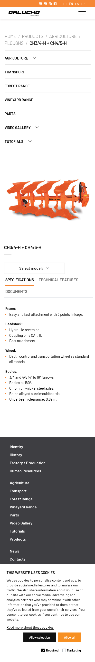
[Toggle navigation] (82, 13)
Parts (10, 113)
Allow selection (39, 637)
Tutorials (14, 141)
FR (83, 4)
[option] (47, 197)
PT (65, 4)
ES (77, 4)
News (14, 551)
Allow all (69, 637)
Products (32, 36)
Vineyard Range (19, 100)
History (16, 454)
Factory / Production (28, 462)
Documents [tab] (16, 291)
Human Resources (25, 470)
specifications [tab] (19, 279)
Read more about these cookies (30, 627)
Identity (16, 446)
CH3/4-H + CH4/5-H (48, 43)
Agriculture (63, 36)
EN (71, 4)
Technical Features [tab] (58, 279)
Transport (15, 72)
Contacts (18, 559)
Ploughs (14, 43)
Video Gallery (18, 127)
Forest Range (17, 86)
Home (10, 36)
